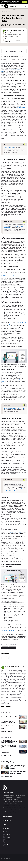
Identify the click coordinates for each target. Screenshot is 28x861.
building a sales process (8, 275)
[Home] (10, 6)
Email (2, 706)
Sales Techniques (13, 10)
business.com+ (7, 806)
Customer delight (9, 147)
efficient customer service (13, 532)
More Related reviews (6, 731)
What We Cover (7, 816)
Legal (4, 824)
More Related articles (6, 755)
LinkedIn (8, 706)
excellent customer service (9, 100)
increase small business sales (12, 70)
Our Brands (6, 828)
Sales (6, 10)
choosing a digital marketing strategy (13, 629)
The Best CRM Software (13, 489)
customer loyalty (21, 107)
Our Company (7, 820)
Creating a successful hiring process (14, 408)
